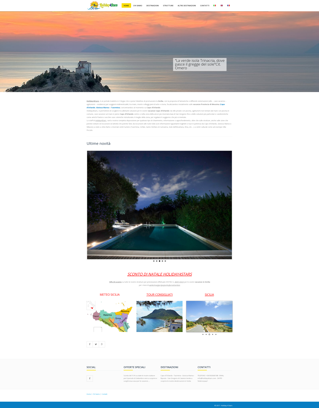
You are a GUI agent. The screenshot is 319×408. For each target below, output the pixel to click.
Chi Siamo (137, 5)
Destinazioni (152, 5)
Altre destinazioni (187, 5)
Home (126, 5)
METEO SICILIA (110, 294)
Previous (83, 205)
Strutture (168, 5)
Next (235, 205)
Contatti (204, 5)
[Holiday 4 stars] (103, 5)
